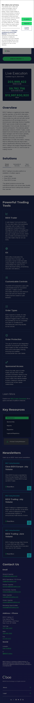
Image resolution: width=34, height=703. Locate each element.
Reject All (26, 23)
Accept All (26, 19)
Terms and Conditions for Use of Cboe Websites (9, 32)
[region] (17, 24)
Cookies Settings (26, 28)
